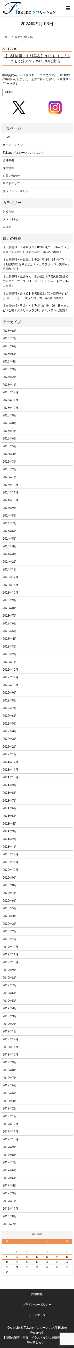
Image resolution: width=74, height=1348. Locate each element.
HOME (7, 137)
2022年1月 (10, 754)
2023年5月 (10, 631)
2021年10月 (10, 777)
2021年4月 (10, 823)
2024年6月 (10, 531)
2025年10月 (10, 407)
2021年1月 (10, 846)
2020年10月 (10, 869)
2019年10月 (10, 962)
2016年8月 (10, 1216)
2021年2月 (10, 839)
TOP (5, 36)
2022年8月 (10, 700)
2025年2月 (10, 469)
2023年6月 (10, 623)
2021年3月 (10, 831)
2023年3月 (10, 646)
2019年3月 (10, 1016)
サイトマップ (11, 183)
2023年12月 (10, 577)
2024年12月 (10, 484)
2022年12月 (10, 669)
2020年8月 (10, 885)
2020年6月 (10, 900)
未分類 (7, 227)
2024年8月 (10, 515)
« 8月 (6, 1234)
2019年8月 (10, 977)
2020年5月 (10, 908)
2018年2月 (10, 1108)
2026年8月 (10, 330)
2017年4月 (10, 1185)
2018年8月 (10, 1070)
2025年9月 (10, 415)
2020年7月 (10, 892)
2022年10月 (10, 685)
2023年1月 (10, 662)
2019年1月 (10, 1031)
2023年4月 (10, 638)
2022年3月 (10, 738)
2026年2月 (10, 377)
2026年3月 (10, 369)
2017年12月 (10, 1124)
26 (37, 1267)
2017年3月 (10, 1193)
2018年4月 (10, 1100)
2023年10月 (10, 592)
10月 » (68, 1234)
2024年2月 (10, 561)
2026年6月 (10, 346)
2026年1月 (10, 384)
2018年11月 (10, 1047)
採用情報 (8, 168)
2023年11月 (10, 585)
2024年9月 (10, 508)
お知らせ (8, 211)
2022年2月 (10, 746)
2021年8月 (10, 792)
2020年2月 (10, 931)
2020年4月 (10, 916)
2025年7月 (10, 431)
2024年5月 (10, 538)
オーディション (13, 144)
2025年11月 (10, 400)
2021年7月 (10, 800)
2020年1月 (10, 939)
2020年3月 (10, 923)
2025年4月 (10, 454)
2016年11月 (10, 1208)
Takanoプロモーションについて (23, 152)
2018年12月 (10, 1039)
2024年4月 (10, 546)
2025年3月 (10, 461)
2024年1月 (10, 569)
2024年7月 (10, 523)
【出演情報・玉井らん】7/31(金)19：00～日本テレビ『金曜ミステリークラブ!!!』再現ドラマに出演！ (36, 308)
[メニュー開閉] (68, 8)
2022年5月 (10, 723)
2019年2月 (10, 1023)
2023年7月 (10, 615)
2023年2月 (10, 654)
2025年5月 (10, 446)
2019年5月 (10, 1000)
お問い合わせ (11, 175)
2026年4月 (10, 361)
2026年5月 (10, 353)
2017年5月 (10, 1178)
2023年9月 (10, 600)
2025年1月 (10, 477)
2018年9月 (10, 1062)
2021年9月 (10, 785)
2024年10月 (10, 500)
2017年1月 (10, 1201)
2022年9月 (10, 692)
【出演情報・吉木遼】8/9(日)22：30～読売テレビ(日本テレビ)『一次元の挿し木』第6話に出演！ (35, 296)
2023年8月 (10, 608)
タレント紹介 (11, 219)
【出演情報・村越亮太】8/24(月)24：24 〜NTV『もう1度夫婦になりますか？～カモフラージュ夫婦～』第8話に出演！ (37, 264)
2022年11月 (10, 677)
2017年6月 (10, 1170)
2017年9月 (10, 1147)
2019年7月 (10, 985)
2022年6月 (10, 715)
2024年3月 (10, 554)
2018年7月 (10, 1077)
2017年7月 (10, 1162)
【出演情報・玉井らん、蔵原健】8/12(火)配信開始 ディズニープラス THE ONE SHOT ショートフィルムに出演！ (37, 281)
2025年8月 (10, 423)
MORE (9, 92)
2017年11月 (10, 1131)
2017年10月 (10, 1139)
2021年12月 (10, 762)
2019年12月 (10, 946)
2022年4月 (10, 731)
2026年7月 (10, 338)
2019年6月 (10, 993)
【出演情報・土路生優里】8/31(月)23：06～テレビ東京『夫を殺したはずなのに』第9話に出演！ (36, 249)
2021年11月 (10, 769)
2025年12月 (10, 392)
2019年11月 (10, 954)
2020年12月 (10, 854)
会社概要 (8, 160)
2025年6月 (10, 438)
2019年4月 (10, 1008)
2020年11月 (10, 862)
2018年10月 (10, 1054)
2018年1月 (10, 1116)
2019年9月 (10, 970)
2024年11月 (10, 492)
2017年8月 (10, 1154)
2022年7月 (10, 708)
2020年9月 (10, 877)
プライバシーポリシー (17, 191)
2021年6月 (10, 808)
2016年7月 (10, 1224)
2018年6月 (10, 1085)
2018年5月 (10, 1093)
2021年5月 (10, 815)
